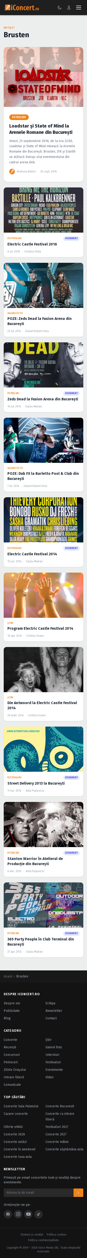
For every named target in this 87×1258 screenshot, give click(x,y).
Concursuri (12, 1055)
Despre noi (12, 1003)
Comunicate (12, 1085)
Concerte (10, 1040)
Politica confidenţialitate (43, 1240)
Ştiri (48, 1040)
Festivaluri (53, 1062)
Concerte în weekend (19, 1149)
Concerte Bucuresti (59, 1106)
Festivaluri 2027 (56, 1127)
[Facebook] (8, 1214)
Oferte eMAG (13, 1127)
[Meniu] (78, 7)
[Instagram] (18, 1214)
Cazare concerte (16, 1114)
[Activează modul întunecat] (59, 7)
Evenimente (54, 1070)
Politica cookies (57, 1234)
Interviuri (52, 1055)
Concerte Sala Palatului (21, 1106)
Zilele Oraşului (15, 1070)
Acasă (8, 976)
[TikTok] (38, 1214)
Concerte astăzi (15, 1142)
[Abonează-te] (78, 1193)
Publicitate (12, 1011)
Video (49, 1077)
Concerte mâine (57, 1142)
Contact (51, 1018)
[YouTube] (28, 1214)
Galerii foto (53, 1047)
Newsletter (53, 1011)
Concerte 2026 (14, 1134)
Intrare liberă (14, 1077)
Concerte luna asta (18, 1157)
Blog (7, 1018)
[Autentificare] (69, 7)
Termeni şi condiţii (31, 1234)
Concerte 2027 (56, 1134)
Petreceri (11, 1062)
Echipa (50, 1003)
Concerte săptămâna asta (64, 1149)
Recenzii (10, 1047)
